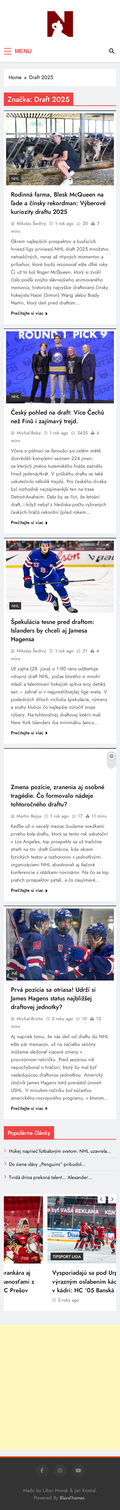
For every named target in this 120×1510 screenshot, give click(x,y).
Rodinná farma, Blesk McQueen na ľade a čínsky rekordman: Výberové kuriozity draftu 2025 (58, 203)
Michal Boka (29, 433)
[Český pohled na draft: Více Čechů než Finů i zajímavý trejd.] (60, 367)
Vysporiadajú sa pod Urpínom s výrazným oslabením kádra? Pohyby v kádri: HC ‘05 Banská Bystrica (58, 1281)
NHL (15, 179)
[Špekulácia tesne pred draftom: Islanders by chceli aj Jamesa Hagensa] (60, 577)
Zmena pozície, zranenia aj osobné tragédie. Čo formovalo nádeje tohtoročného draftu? (57, 796)
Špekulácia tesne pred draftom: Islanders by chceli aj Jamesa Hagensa (52, 630)
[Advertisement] (60, 1387)
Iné (15, 973)
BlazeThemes (72, 1498)
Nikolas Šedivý (31, 223)
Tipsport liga (26, 1257)
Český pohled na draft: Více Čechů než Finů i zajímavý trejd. (57, 416)
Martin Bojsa (29, 816)
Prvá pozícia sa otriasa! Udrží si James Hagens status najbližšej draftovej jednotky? (53, 998)
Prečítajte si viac (27, 313)
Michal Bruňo (30, 1018)
